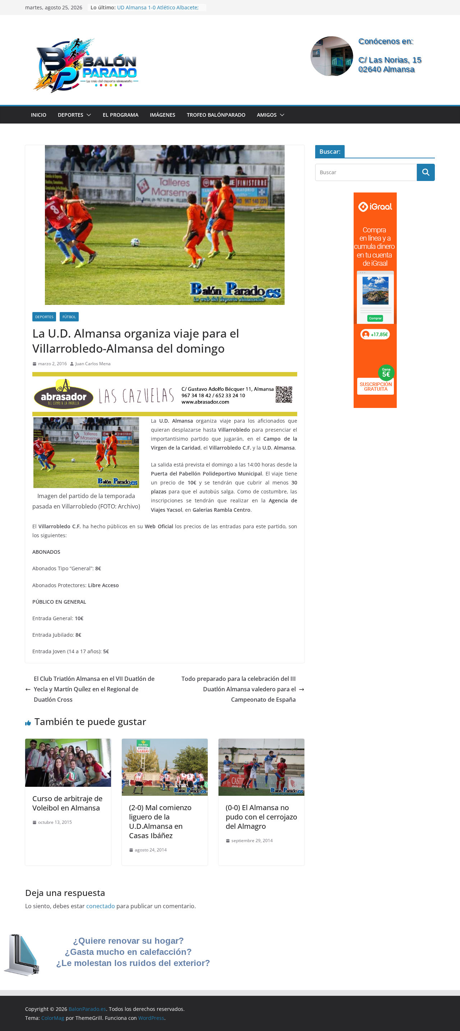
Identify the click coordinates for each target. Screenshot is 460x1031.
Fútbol (69, 316)
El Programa (120, 114)
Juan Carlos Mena (93, 364)
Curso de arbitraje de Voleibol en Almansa (67, 803)
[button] (87, 115)
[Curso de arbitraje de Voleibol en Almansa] (68, 744)
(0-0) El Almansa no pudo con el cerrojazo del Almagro (261, 817)
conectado (100, 906)
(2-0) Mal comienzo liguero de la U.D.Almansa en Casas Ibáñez (160, 821)
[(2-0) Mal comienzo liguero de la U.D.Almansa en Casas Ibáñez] (165, 744)
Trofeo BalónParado (216, 114)
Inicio (38, 114)
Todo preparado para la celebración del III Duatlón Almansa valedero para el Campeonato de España (238, 689)
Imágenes (162, 114)
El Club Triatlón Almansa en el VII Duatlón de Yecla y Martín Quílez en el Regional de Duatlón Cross (94, 689)
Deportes (70, 114)
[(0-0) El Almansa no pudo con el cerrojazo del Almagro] (261, 744)
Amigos (267, 114)
